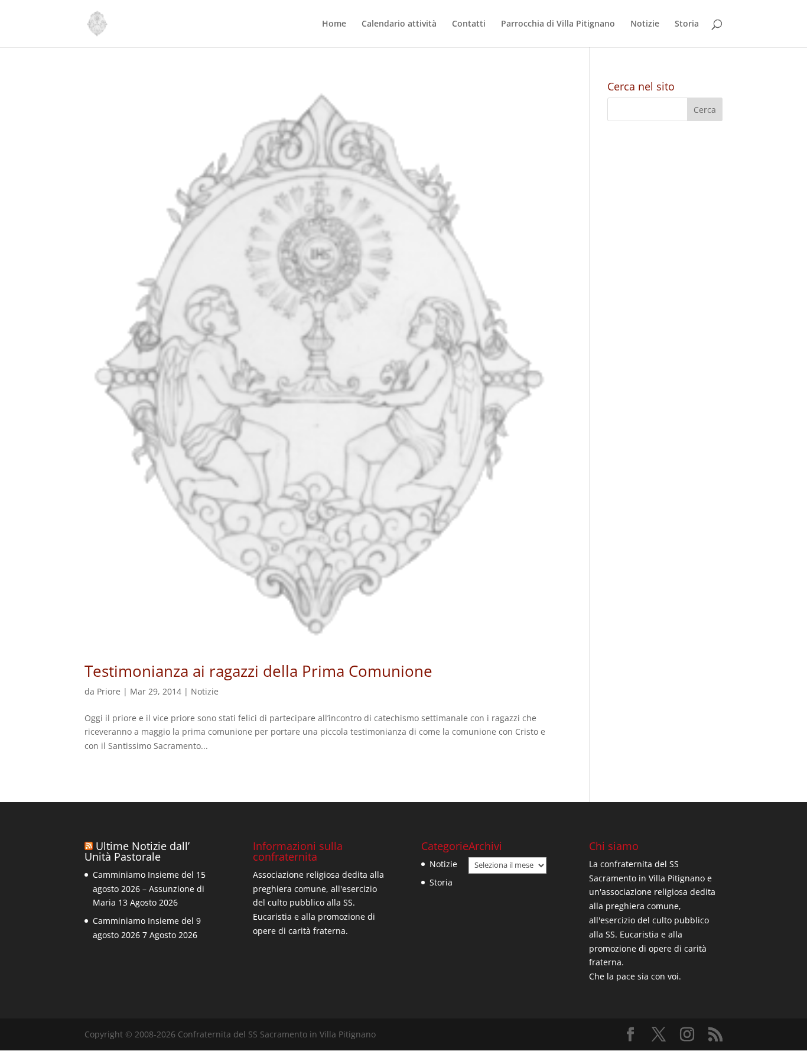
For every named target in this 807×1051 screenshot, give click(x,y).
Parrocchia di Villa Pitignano (558, 24)
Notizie (644, 24)
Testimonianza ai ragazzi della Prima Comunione (258, 671)
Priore (109, 691)
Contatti (469, 24)
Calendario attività (399, 24)
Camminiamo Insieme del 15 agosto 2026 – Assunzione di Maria (149, 889)
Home (334, 24)
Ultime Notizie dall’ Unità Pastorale (137, 851)
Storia (687, 24)
